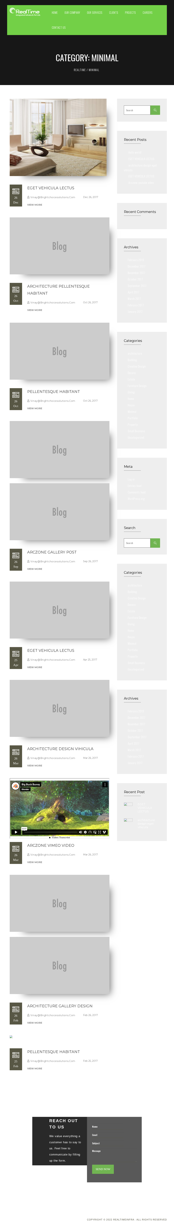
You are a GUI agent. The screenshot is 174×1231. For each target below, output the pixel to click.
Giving (131, 392)
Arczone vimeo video (50, 845)
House (131, 405)
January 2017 (135, 312)
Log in (131, 479)
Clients (113, 13)
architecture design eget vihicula (146, 824)
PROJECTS (130, 13)
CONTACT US (59, 28)
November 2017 (136, 273)
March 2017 (134, 299)
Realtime (80, 70)
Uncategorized (136, 437)
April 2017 (133, 292)
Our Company (72, 13)
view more (34, 204)
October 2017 (135, 279)
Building (132, 360)
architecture (135, 353)
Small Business (136, 431)
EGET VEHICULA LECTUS (50, 188)
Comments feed (137, 492)
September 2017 (137, 286)
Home (55, 13)
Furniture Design (137, 386)
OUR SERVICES (95, 13)
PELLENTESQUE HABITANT (53, 391)
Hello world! (135, 152)
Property (133, 425)
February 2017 (136, 305)
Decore (132, 373)
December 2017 (136, 266)
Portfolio (133, 418)
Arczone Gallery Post (52, 552)
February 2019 (136, 260)
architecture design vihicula (60, 749)
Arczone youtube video (141, 183)
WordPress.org (136, 499)
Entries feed (135, 486)
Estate (131, 379)
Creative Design (137, 366)
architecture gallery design (60, 1006)
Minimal (132, 412)
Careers (148, 13)
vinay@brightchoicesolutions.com (52, 197)
